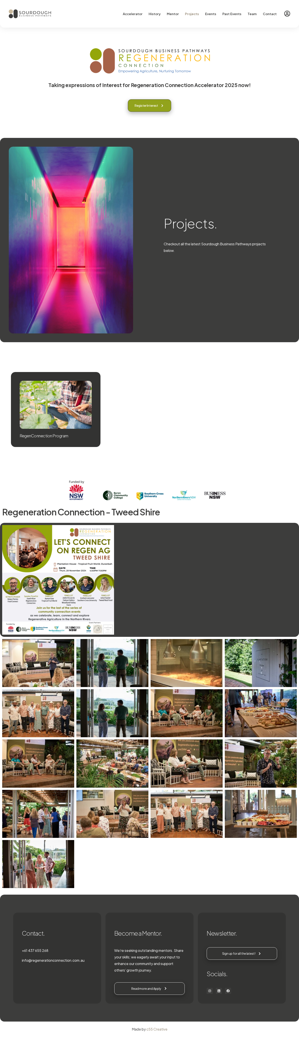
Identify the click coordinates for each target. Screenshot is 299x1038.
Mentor (173, 14)
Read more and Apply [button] (146, 988)
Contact (270, 14)
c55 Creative (156, 1029)
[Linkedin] (219, 991)
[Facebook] (228, 991)
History (155, 14)
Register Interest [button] (146, 105)
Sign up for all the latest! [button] (238, 953)
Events (210, 14)
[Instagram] (210, 991)
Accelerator (132, 14)
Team (252, 14)
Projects (192, 14)
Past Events (231, 14)
